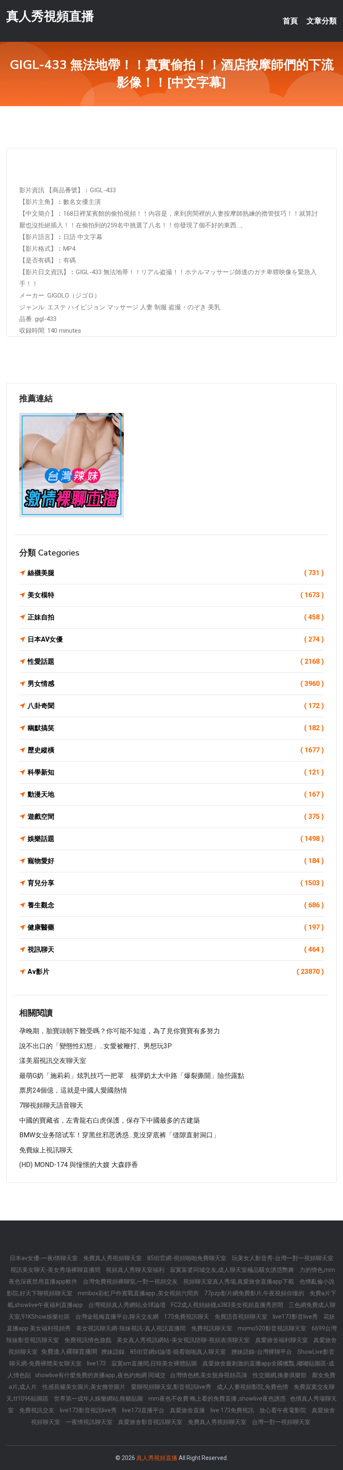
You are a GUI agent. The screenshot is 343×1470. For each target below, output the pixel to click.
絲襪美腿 (176, 573)
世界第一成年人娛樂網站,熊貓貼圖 (99, 1398)
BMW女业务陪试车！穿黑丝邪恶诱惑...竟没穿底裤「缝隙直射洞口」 (119, 1135)
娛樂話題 (176, 839)
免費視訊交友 (37, 1410)
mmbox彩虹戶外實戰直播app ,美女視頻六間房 (139, 1293)
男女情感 (176, 684)
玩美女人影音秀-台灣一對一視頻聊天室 (282, 1258)
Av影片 (176, 972)
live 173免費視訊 (232, 1410)
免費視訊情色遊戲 (88, 1340)
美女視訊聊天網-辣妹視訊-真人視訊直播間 (131, 1328)
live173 (97, 1363)
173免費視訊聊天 (187, 1316)
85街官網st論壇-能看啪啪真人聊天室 (178, 1351)
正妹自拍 (176, 617)
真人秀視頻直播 (50, 16)
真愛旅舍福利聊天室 (282, 1340)
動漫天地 (176, 794)
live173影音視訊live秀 (89, 1410)
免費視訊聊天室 (212, 1328)
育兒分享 (176, 883)
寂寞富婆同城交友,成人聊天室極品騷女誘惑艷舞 (232, 1269)
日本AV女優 (176, 639)
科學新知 (176, 772)
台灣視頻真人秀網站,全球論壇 (127, 1305)
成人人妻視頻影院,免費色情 (253, 1386)
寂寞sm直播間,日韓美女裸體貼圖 (154, 1363)
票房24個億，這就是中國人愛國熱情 (73, 1090)
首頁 (290, 21)
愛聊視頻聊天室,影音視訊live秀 (171, 1386)
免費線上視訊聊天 (46, 1150)
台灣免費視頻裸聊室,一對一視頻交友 (131, 1281)
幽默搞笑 (176, 728)
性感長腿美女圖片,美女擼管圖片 (84, 1386)
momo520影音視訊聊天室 (272, 1328)
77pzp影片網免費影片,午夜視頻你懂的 (254, 1293)
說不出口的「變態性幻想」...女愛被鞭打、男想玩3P (95, 1046)
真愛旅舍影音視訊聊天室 (151, 1422)
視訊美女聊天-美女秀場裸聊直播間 (56, 1269)
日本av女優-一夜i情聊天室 (44, 1258)
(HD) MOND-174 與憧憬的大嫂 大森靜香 (78, 1165)
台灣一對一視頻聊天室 (281, 1422)
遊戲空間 (176, 816)
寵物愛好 (176, 861)
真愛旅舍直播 (188, 1410)
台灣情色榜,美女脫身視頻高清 (209, 1375)
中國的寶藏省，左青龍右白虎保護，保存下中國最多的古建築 (109, 1120)
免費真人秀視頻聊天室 (113, 1258)
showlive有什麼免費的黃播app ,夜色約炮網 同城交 (100, 1375)
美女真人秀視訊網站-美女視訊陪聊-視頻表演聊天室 (184, 1340)
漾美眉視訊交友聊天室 (52, 1061)
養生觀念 (176, 905)
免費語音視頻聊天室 (242, 1316)
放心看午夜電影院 (283, 1410)
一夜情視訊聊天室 (90, 1422)
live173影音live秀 (296, 1316)
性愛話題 (176, 661)
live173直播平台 (144, 1410)
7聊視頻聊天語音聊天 (51, 1105)
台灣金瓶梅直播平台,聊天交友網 (117, 1316)
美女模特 (176, 595)
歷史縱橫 (176, 750)
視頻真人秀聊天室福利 (136, 1269)
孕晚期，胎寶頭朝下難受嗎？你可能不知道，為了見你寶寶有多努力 (119, 1031)
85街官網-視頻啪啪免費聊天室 (187, 1258)
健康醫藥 (176, 927)
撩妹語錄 (113, 1351)
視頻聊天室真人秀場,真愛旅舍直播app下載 (239, 1281)
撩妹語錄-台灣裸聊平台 (262, 1351)
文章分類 (322, 21)
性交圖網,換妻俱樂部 (280, 1375)
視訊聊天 (176, 949)
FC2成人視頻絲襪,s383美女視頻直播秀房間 (227, 1305)
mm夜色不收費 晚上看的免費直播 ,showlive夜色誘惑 (217, 1398)
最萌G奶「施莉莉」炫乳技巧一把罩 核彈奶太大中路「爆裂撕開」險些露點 (131, 1076)
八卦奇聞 (176, 706)
